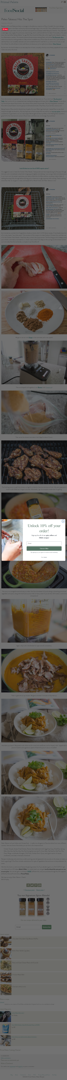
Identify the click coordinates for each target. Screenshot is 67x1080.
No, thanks (44, 557)
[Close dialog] (63, 521)
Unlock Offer (44, 548)
